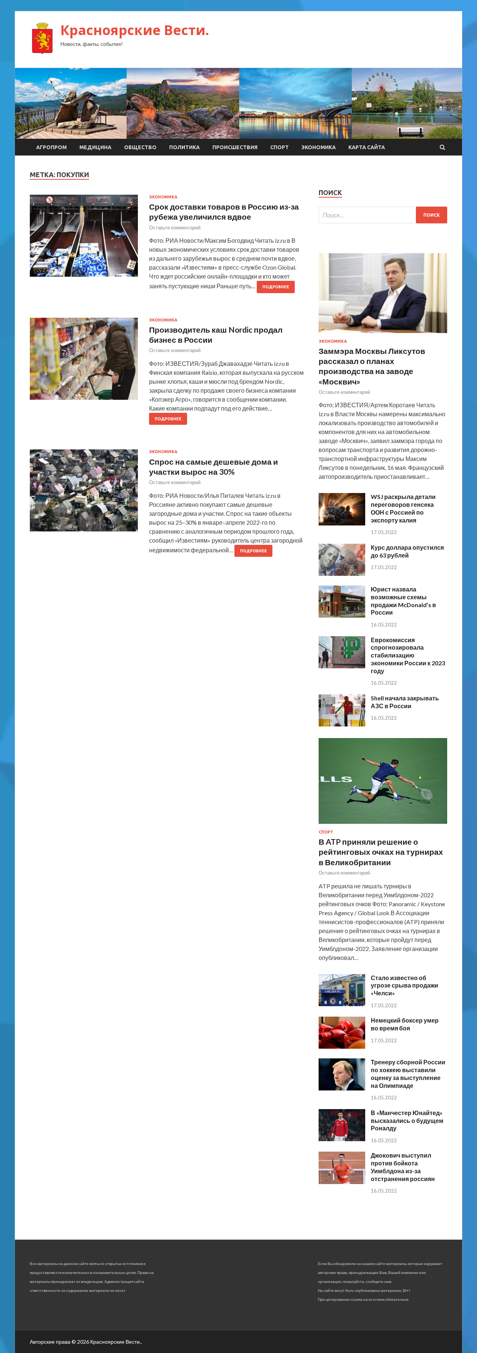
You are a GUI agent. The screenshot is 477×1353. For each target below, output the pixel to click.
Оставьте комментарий (174, 227)
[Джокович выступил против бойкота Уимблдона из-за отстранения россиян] (342, 1181)
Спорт (279, 147)
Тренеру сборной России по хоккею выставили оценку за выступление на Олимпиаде (408, 1073)
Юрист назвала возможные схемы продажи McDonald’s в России (403, 601)
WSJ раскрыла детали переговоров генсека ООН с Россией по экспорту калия (403, 508)
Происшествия (235, 147)
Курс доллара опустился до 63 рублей (407, 551)
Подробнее (275, 287)
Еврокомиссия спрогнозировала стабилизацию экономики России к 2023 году (408, 655)
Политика (184, 147)
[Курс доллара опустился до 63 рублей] (342, 573)
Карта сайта (366, 147)
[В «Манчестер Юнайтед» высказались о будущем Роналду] (342, 1138)
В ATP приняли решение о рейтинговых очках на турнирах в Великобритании (381, 852)
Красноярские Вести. (134, 30)
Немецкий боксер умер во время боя (405, 1024)
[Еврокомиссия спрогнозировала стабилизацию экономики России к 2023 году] (342, 665)
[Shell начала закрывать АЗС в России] (342, 724)
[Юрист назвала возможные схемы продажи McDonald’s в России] (342, 615)
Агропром (51, 147)
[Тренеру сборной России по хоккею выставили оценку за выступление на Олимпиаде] (342, 1088)
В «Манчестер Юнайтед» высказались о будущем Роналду (407, 1120)
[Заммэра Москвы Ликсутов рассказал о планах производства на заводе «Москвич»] (383, 334)
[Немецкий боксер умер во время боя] (342, 1046)
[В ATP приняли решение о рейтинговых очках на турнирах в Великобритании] (383, 825)
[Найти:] (383, 215)
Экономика (318, 147)
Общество (140, 147)
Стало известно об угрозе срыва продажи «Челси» (404, 985)
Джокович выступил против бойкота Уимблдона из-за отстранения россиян (403, 1167)
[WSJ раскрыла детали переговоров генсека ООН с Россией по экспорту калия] (342, 523)
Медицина (95, 147)
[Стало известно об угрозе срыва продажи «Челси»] (342, 1003)
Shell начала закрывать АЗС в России (405, 701)
